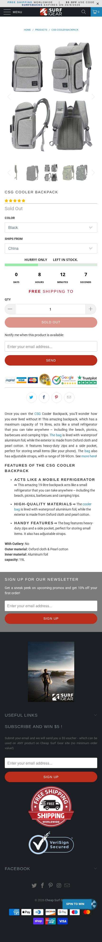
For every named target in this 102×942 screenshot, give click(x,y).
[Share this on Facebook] (44, 397)
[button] (15, 201)
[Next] (92, 96)
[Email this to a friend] (69, 397)
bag (87, 451)
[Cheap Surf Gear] (51, 12)
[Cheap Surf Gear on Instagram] (59, 886)
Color (10, 218)
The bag (56, 435)
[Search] (85, 12)
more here (88, 456)
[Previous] (10, 96)
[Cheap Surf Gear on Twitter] (34, 886)
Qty (8, 299)
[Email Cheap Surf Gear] (67, 886)
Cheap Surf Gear (56, 900)
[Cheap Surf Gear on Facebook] (42, 886)
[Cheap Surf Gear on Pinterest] (50, 886)
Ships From (14, 239)
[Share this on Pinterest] (56, 397)
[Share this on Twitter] (31, 397)
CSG (37, 414)
